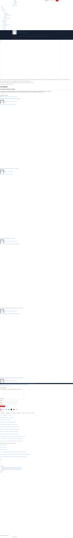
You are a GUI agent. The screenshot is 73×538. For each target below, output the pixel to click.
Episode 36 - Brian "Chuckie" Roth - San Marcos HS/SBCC (9, 433)
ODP (19, 383)
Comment (2, 398)
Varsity (4, 19)
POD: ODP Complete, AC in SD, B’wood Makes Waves (13, 469)
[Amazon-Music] (6, 409)
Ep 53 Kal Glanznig (3, 447)
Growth (4, 23)
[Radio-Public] (14, 409)
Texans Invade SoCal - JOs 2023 (5, 419)
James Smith (20, 32)
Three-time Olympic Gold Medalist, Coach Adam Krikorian (9, 426)
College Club (5, 20)
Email (1, 402)
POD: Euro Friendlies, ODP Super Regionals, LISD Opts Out (11, 377)
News (2, 10)
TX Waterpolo (8, 241)
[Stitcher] (11, 409)
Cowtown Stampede (16, 383)
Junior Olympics (7, 18)
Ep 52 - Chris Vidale (3, 449)
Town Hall (5, 25)
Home (3, 6)
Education (4, 22)
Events (3, 8)
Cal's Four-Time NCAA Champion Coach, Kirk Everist (8, 424)
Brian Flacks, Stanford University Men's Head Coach (8, 422)
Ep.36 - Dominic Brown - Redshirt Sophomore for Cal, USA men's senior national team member (15, 454)
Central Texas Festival (5, 383)
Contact (4, 28)
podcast (22, 383)
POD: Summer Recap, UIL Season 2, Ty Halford (9, 168)
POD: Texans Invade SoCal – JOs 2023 (7, 238)
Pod (2, 7)
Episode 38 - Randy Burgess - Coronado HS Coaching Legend (9, 429)
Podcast (27, 32)
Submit (4, 9)
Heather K (3, 467)
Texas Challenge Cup (28, 383)
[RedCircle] (17, 409)
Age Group (5, 17)
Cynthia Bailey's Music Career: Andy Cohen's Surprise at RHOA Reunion (11, 438)
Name (1, 400)
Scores (6, 12)
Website (1, 404)
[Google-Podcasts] (4, 409)
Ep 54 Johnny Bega (3, 444)
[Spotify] (9, 409)
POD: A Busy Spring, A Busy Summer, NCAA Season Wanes (11, 308)
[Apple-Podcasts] (1, 409)
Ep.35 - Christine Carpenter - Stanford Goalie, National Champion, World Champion (13, 456)
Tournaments (34, 383)
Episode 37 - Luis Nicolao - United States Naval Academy (9, 431)
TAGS (24, 383)
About (4, 29)
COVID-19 (10, 383)
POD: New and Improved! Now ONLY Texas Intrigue (10, 98)
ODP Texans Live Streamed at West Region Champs (14, 467)
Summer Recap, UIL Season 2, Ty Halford (6, 417)
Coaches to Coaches (6, 24)
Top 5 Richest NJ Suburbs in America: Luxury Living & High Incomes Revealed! (12, 436)
